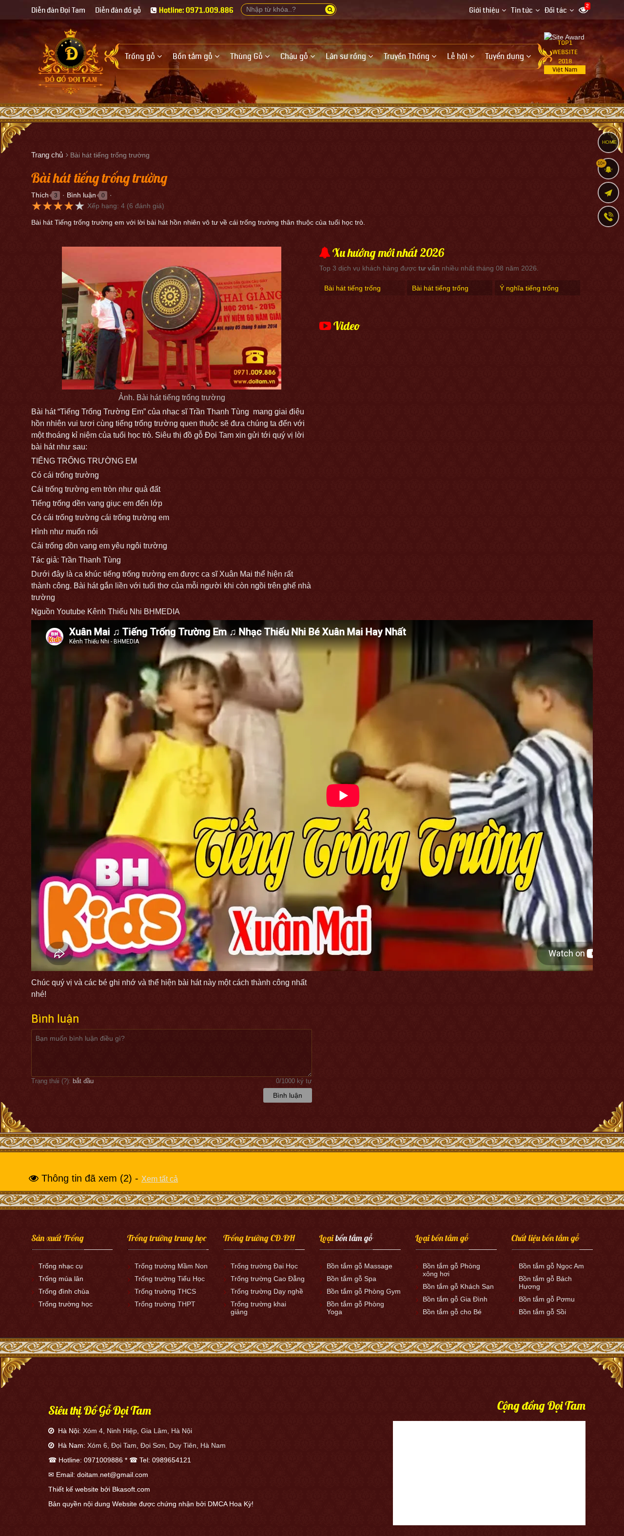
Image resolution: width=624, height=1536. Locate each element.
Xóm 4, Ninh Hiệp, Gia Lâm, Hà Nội (137, 1431)
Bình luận (81, 195)
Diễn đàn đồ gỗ (118, 10)
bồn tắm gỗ (353, 1238)
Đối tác (556, 10)
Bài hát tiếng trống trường (352, 293)
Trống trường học (66, 1304)
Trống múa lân (61, 1279)
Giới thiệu (484, 10)
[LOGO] (71, 58)
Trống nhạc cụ (61, 1266)
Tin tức (522, 10)
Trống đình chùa (64, 1291)
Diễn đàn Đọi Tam (58, 10)
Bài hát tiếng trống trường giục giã (440, 293)
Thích (40, 195)
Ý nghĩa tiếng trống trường (529, 293)
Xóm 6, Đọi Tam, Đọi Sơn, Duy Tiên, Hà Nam (156, 1445)
